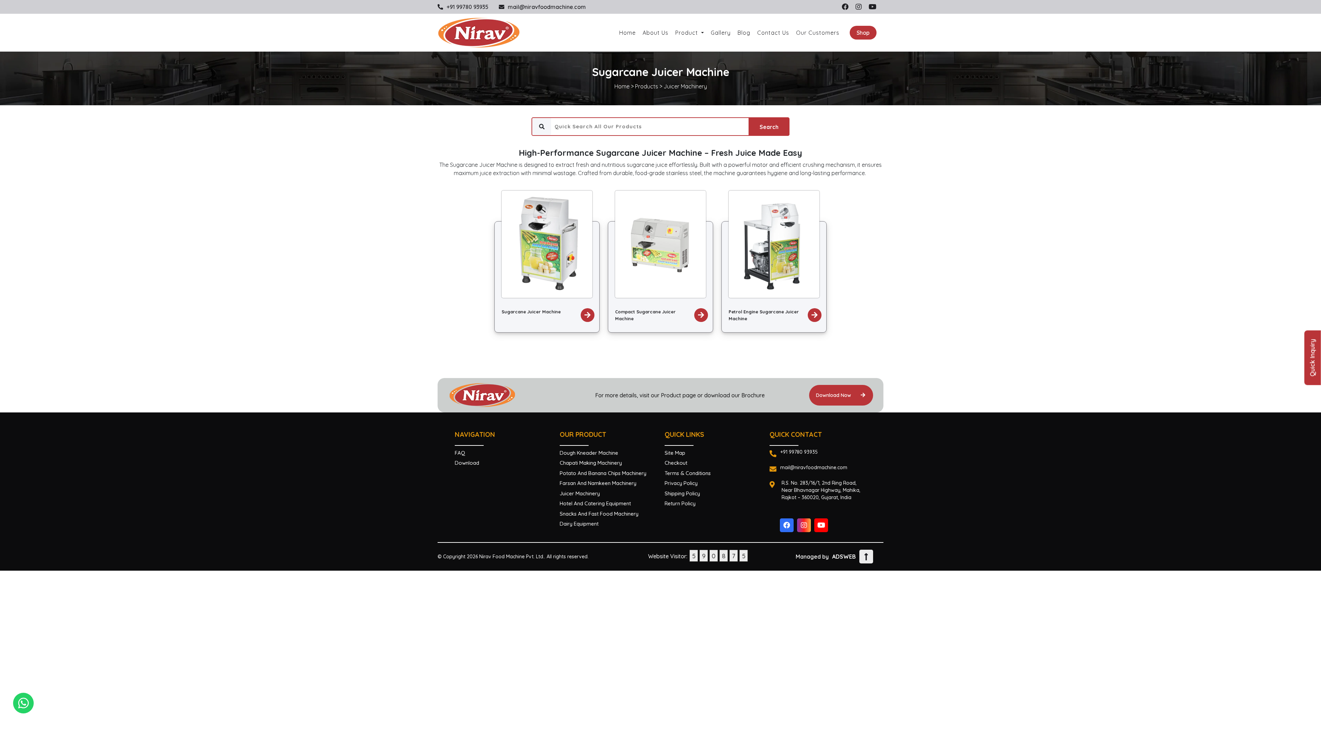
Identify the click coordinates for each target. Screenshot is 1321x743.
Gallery (721, 32)
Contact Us (773, 32)
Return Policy (680, 503)
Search (769, 126)
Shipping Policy (682, 493)
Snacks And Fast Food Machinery (599, 513)
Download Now (834, 395)
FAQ (460, 453)
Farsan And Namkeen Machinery (598, 483)
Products (646, 86)
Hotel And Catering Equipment (595, 503)
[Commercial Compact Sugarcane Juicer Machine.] (660, 243)
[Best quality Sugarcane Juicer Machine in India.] (547, 243)
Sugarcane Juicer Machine (531, 311)
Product (687, 32)
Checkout (676, 463)
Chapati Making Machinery (591, 463)
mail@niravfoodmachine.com (547, 6)
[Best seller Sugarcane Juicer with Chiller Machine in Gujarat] (774, 243)
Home (627, 32)
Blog (744, 32)
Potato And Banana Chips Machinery (603, 473)
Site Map (675, 453)
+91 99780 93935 (467, 6)
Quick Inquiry (1313, 358)
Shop (863, 32)
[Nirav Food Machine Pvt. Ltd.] (479, 33)
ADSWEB (844, 556)
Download (467, 463)
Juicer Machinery (685, 86)
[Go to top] (866, 556)
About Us (655, 32)
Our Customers (817, 32)
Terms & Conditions (688, 473)
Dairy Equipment (579, 523)
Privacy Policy (681, 483)
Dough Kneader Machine (589, 453)
